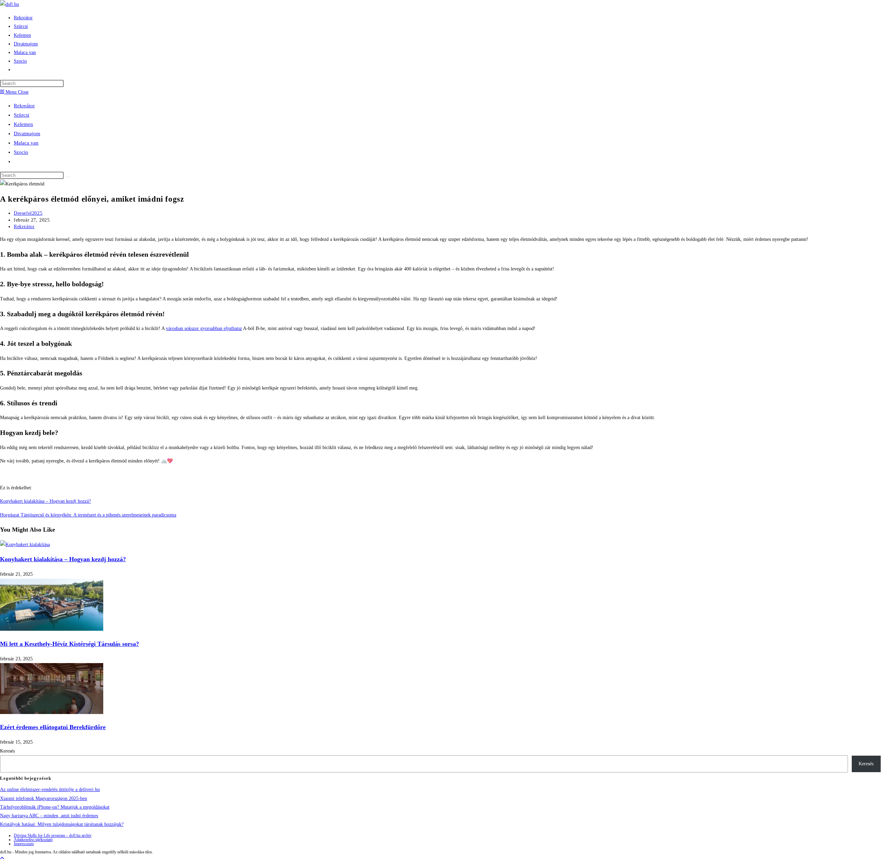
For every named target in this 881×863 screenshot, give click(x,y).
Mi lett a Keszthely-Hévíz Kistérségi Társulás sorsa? (69, 643)
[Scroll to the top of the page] (2, 858)
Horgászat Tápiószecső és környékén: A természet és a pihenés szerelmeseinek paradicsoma (88, 515)
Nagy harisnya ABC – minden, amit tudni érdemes (49, 815)
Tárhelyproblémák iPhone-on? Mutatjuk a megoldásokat (54, 807)
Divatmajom (27, 133)
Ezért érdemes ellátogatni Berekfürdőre (53, 727)
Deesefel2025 (28, 213)
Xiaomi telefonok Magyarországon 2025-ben (43, 798)
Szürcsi (21, 115)
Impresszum (24, 843)
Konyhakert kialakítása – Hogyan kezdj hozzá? (45, 501)
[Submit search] (67, 177)
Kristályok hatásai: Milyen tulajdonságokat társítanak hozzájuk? (62, 824)
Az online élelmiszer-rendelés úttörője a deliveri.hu (50, 789)
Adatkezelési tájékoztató (33, 839)
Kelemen (23, 124)
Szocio (21, 152)
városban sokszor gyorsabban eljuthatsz (204, 328)
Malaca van (26, 143)
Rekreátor (24, 105)
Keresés (7, 751)
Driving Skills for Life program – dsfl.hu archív (53, 835)
